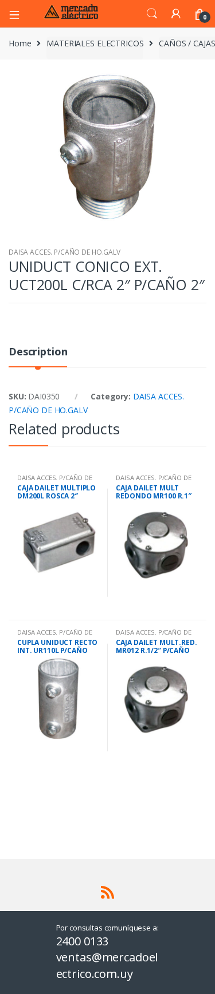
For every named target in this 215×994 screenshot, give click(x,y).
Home (20, 43)
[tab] (38, 356)
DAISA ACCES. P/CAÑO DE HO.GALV (64, 252)
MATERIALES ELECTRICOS (94, 43)
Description (38, 352)
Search (152, 13)
